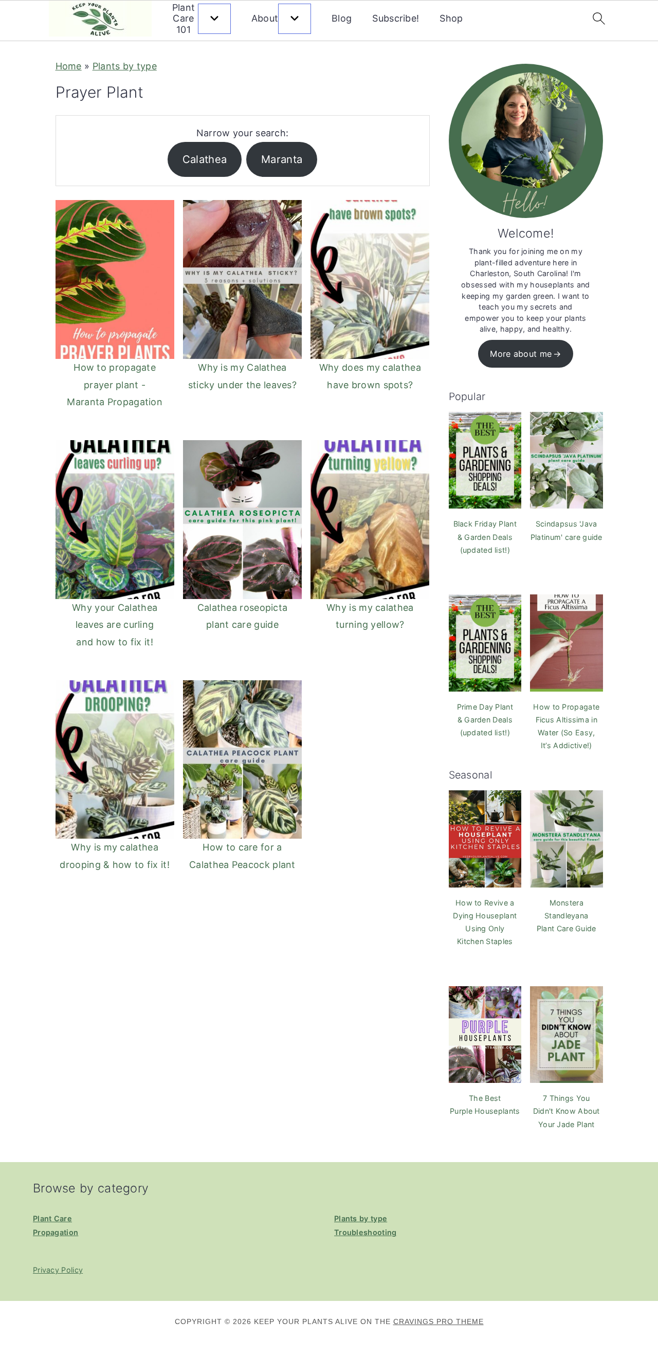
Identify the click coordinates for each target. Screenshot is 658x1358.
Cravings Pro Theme (438, 1321)
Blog (342, 18)
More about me (521, 354)
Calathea (204, 159)
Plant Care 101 (183, 18)
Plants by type (125, 66)
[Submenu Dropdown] (214, 19)
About (265, 18)
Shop (451, 18)
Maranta (281, 159)
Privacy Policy (58, 1269)
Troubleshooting (365, 1232)
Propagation (55, 1232)
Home (69, 66)
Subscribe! (395, 18)
